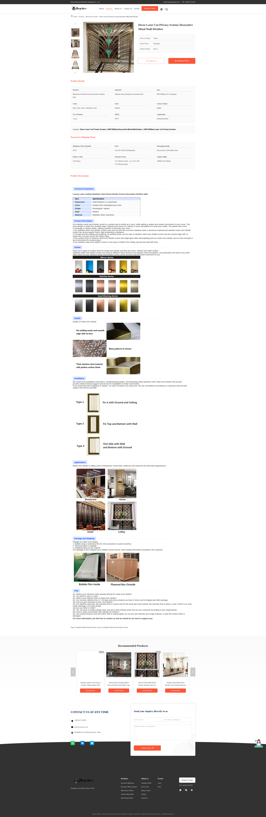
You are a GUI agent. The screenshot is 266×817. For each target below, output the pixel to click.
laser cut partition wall (105, 627)
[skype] (85, 744)
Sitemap (143, 794)
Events (136, 9)
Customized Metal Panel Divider (85, 627)
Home (101, 9)
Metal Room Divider (92, 16)
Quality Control (145, 790)
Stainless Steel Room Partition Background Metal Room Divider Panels (119, 685)
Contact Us (128, 9)
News (159, 787)
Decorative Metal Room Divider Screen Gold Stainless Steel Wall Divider (175, 685)
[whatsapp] (75, 744)
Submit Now (146, 748)
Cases (159, 783)
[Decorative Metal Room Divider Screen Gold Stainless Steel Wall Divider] (175, 664)
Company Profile (146, 783)
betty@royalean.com (81, 727)
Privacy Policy (96, 814)
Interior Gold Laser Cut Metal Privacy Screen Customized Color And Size (147, 685)
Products (109, 9)
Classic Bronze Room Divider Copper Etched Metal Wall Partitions (90, 685)
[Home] (79, 9)
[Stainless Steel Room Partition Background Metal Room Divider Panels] (118, 664)
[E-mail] (94, 744)
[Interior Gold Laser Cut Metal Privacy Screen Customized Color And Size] (147, 664)
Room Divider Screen (120, 627)
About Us (118, 9)
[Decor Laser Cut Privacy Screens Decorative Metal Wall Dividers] (108, 47)
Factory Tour (145, 787)
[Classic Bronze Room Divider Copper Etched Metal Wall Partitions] (90, 664)
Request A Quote (149, 8)
